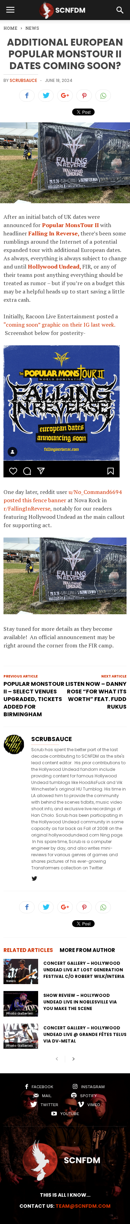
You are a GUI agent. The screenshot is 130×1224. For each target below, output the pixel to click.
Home (10, 28)
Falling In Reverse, (53, 233)
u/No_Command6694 (95, 492)
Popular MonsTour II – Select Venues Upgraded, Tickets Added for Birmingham (33, 699)
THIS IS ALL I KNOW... (65, 1195)
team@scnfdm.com (83, 1206)
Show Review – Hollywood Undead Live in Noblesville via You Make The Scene (80, 1001)
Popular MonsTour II (70, 225)
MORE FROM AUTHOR (87, 950)
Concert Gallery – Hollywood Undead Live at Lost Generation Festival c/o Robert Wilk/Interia (83, 969)
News (11, 981)
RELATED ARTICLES (28, 950)
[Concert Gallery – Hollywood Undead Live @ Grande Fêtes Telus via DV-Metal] (20, 1036)
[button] (120, 10)
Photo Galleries (19, 1013)
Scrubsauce (23, 80)
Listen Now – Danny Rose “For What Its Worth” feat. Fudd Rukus (96, 695)
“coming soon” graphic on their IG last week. (59, 324)
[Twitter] (34, 878)
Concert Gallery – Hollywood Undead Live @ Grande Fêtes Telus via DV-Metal (85, 1034)
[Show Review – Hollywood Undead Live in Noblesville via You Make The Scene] (20, 1003)
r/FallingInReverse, (27, 508)
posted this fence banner (34, 500)
